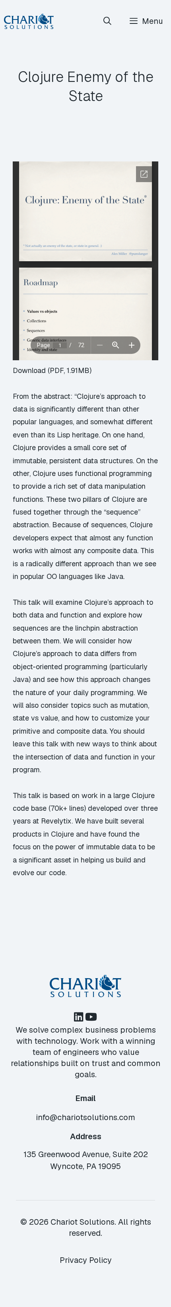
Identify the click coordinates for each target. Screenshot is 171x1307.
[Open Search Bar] (108, 21)
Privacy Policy (86, 1260)
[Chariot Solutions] (29, 21)
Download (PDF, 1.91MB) (52, 370)
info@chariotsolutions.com (85, 1117)
